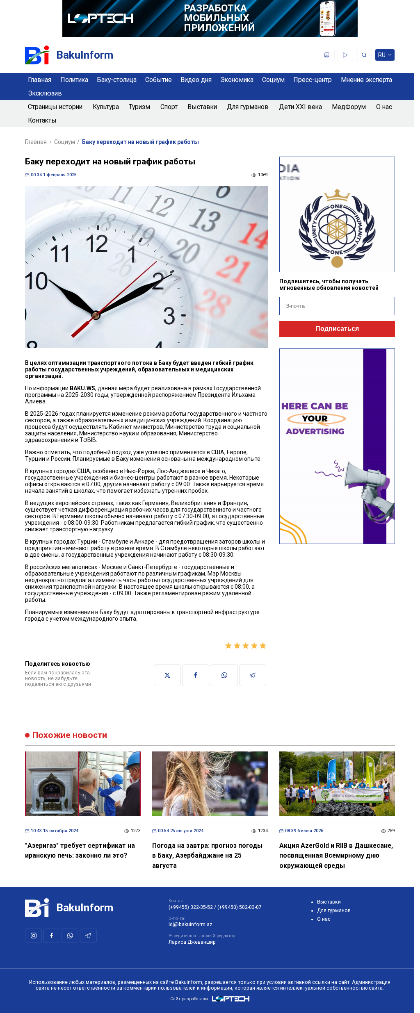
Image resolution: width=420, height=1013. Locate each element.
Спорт (169, 107)
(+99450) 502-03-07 (239, 907)
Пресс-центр (312, 80)
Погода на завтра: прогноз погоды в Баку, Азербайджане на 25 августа (207, 856)
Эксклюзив (45, 93)
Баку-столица (117, 80)
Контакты (42, 120)
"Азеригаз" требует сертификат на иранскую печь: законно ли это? (80, 851)
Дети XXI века (300, 107)
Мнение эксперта (366, 80)
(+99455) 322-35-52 (191, 907)
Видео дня (196, 80)
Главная (39, 80)
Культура (106, 107)
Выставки (202, 107)
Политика (74, 80)
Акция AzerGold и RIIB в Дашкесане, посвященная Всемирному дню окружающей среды (336, 856)
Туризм (139, 107)
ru (382, 56)
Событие (158, 80)
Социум (273, 80)
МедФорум (349, 107)
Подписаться (337, 328)
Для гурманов (248, 107)
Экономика (236, 80)
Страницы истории (55, 107)
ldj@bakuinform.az (190, 924)
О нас (384, 107)
